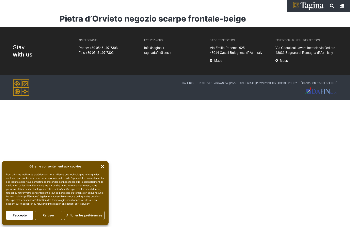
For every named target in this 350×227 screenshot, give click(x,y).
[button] (102, 166)
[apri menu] (342, 6)
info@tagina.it (154, 48)
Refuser (48, 215)
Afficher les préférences (84, 215)
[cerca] (332, 6)
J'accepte (19, 215)
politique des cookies (88, 196)
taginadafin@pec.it (157, 52)
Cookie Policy (287, 83)
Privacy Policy (266, 83)
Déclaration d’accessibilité (318, 83)
